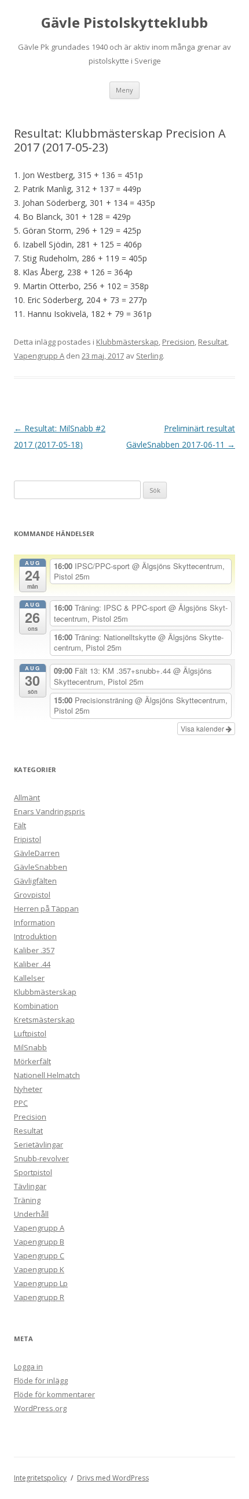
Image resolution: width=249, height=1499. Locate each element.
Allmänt (27, 797)
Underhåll (31, 1214)
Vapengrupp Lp (41, 1283)
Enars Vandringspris (49, 811)
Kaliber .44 (32, 964)
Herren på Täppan (46, 908)
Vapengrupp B (39, 1241)
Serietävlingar (38, 1144)
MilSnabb (30, 1047)
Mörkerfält (32, 1061)
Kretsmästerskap (44, 1019)
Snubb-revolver (41, 1158)
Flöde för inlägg (41, 1380)
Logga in (28, 1366)
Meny (124, 90)
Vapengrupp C (39, 1255)
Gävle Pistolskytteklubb (124, 23)
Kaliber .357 (34, 950)
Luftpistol (30, 1033)
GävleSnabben (40, 867)
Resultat (212, 342)
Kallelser (29, 978)
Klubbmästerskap (127, 342)
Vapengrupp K (39, 1269)
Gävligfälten (35, 881)
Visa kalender (203, 728)
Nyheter (28, 1089)
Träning (27, 1200)
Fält (20, 825)
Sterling (149, 355)
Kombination (36, 1005)
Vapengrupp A (39, 355)
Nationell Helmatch (47, 1075)
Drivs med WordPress (113, 1478)
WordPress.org (40, 1408)
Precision (178, 342)
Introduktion (35, 936)
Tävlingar (30, 1186)
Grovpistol (32, 894)
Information (34, 922)
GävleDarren (37, 853)
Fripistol (27, 839)
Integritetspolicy (40, 1478)
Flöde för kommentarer (54, 1394)
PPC (21, 1103)
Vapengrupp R (39, 1297)
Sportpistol (33, 1172)
